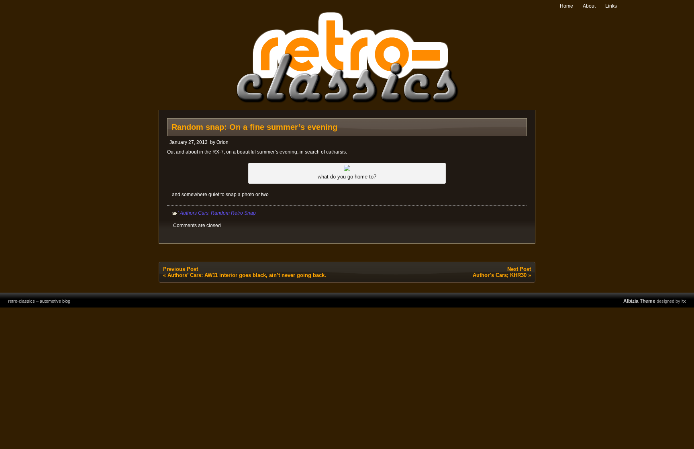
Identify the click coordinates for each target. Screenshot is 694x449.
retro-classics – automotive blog (39, 301)
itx (684, 301)
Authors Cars (194, 213)
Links (611, 6)
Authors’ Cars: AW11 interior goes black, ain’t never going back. (246, 275)
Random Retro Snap (233, 213)
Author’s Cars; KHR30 (500, 275)
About (589, 6)
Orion (222, 142)
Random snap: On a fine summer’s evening (254, 127)
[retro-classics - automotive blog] (347, 101)
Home (566, 6)
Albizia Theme (639, 301)
